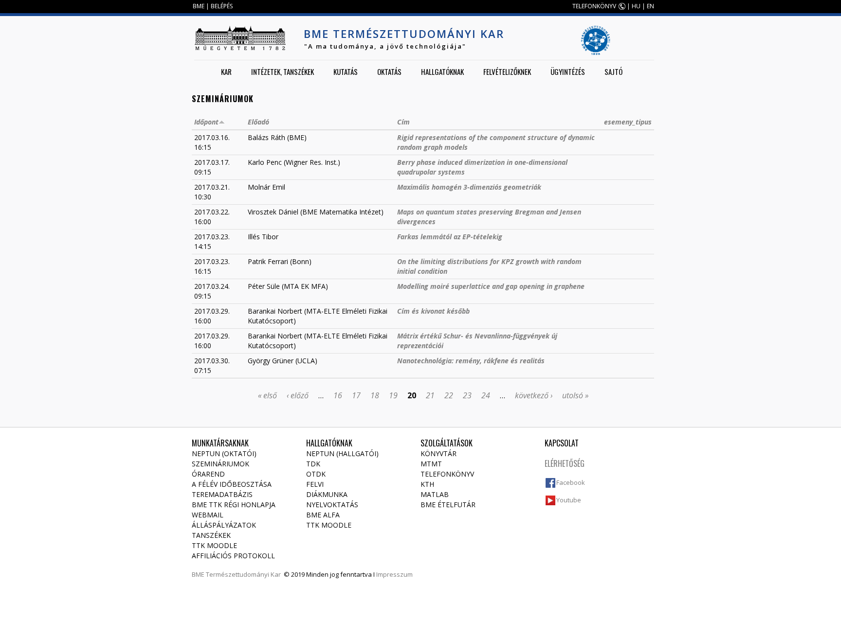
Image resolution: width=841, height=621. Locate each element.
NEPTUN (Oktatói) (224, 453)
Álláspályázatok (224, 525)
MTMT (431, 463)
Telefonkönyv (447, 474)
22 (448, 395)
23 (467, 395)
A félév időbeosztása (232, 484)
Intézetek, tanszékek (282, 71)
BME (198, 6)
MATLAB (434, 494)
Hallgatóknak (442, 71)
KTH (427, 484)
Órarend (208, 474)
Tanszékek (211, 535)
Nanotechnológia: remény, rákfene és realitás (471, 360)
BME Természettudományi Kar (404, 33)
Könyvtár (438, 453)
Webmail (207, 514)
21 (430, 395)
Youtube (568, 500)
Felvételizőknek (507, 71)
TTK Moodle (214, 545)
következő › (533, 395)
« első (267, 395)
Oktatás (389, 71)
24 (485, 395)
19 (393, 395)
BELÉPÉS (222, 6)
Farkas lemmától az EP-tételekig (449, 236)
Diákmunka (326, 494)
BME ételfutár (447, 504)
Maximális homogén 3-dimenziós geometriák (469, 187)
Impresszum (394, 574)
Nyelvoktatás (332, 504)
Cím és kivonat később (433, 311)
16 (337, 395)
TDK (313, 463)
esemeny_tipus (628, 121)
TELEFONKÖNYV (594, 6)
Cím (403, 121)
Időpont (206, 121)
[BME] (240, 38)
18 (374, 395)
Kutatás (345, 71)
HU (636, 6)
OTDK (316, 474)
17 (356, 395)
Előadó (258, 121)
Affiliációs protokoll (233, 555)
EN (650, 6)
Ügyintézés (567, 71)
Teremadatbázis (222, 494)
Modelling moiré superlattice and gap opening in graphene (491, 286)
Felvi (315, 484)
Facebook (570, 482)
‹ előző (298, 395)
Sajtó (613, 71)
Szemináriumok (220, 463)
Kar (226, 71)
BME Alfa (323, 514)
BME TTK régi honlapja (233, 504)
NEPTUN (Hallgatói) (342, 453)
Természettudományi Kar (243, 574)
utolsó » (575, 395)
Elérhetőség (565, 463)
